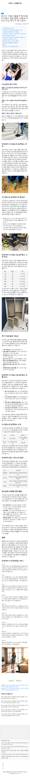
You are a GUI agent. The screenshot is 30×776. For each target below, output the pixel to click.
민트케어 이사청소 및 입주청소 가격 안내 (14, 33)
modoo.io (18, 773)
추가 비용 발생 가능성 (9, 35)
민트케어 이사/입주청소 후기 (11, 46)
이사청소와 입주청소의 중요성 (11, 32)
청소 (2, 13)
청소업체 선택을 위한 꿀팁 (10, 42)
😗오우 (18, 680)
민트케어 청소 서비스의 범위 (11, 41)
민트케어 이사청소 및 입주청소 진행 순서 (14, 37)
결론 (4, 44)
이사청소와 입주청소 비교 (10, 39)
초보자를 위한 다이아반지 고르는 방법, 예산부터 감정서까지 (14, 754)
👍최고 (11, 680)
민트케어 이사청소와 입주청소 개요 (12, 30)
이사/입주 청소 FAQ (8, 28)
